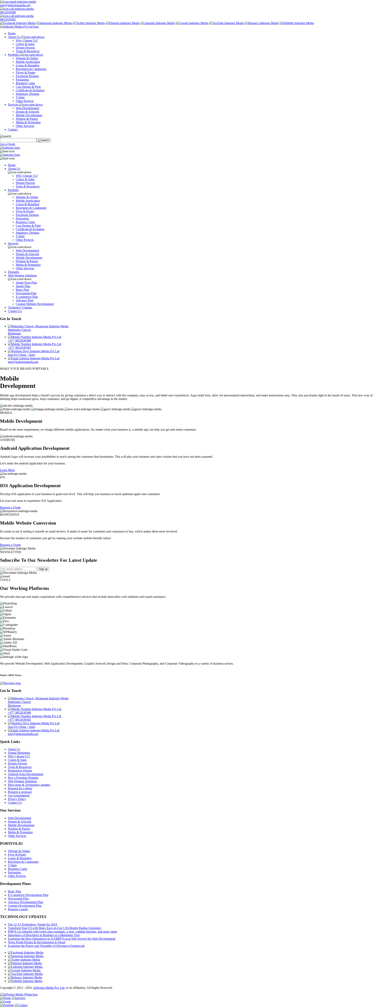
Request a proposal (20, 792)
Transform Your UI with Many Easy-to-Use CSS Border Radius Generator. (54, 928)
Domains (13, 272)
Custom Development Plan (24, 905)
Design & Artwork (27, 111)
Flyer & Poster (25, 211)
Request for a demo (20, 788)
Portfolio (14, 54)
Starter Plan (23, 286)
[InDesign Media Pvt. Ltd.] (19, 26)
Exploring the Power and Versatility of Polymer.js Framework (46, 945)
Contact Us (15, 311)
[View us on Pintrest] (123, 23)
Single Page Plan (26, 282)
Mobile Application (28, 61)
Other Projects (25, 101)
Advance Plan (24, 300)
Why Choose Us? (27, 40)
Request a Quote (10, 507)
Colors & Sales (25, 44)
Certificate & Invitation (30, 90)
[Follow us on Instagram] (54, 23)
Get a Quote (7, 144)
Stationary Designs (27, 94)
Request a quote (18, 909)
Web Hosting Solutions (22, 275)
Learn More (7, 470)
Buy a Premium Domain (23, 777)
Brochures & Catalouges (31, 69)
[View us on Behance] (262, 23)
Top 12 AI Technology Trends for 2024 (32, 924)
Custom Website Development (35, 304)
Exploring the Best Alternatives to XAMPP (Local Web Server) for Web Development (61, 938)
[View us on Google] (192, 23)
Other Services (25, 126)
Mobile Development (29, 115)
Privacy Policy (17, 799)
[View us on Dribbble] (297, 23)
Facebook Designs (27, 76)
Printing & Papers (27, 118)
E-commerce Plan (27, 296)
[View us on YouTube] (226, 23)
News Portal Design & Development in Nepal (36, 942)
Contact (13, 129)
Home (12, 33)
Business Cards (25, 83)
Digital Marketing (19, 752)
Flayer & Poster (25, 72)
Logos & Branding (27, 65)
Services (13, 104)
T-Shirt (20, 97)
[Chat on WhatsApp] (19, 994)
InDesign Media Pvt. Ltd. (49, 987)
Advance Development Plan (25, 902)
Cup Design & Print (28, 86)
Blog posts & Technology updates (29, 784)
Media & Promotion (28, 122)
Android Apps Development (25, 774)
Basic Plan (22, 289)
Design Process (25, 47)
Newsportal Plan (26, 293)
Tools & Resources (27, 51)
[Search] (44, 140)
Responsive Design (20, 770)
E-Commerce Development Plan (28, 895)
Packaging (22, 79)
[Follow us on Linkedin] (157, 23)
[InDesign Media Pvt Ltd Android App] (10, 683)
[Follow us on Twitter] (89, 23)
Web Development (27, 108)
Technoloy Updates (20, 307)
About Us (14, 37)
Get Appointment (18, 795)
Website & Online (27, 58)
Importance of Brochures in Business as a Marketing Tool (44, 935)
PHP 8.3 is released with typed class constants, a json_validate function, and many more (62, 931)
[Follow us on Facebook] (18, 23)
